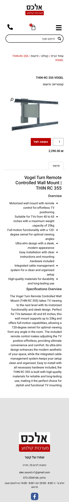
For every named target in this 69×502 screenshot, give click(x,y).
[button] (58, 27)
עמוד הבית (57, 56)
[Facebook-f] (34, 496)
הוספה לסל (41, 142)
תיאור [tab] (56, 166)
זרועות (35, 56)
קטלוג (44, 56)
